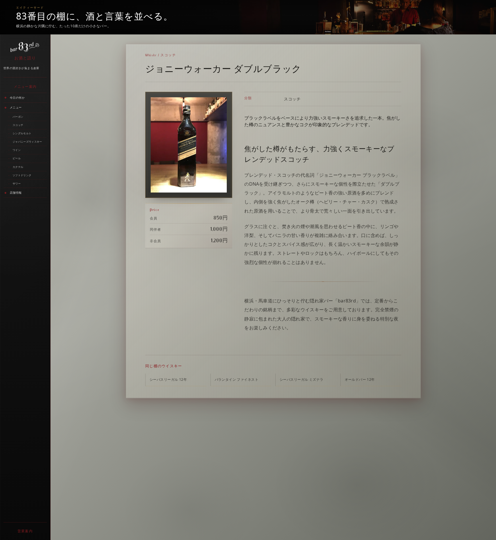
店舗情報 (16, 193)
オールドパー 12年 (360, 379)
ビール (17, 158)
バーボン (18, 117)
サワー (17, 183)
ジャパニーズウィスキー (27, 141)
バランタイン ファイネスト (236, 379)
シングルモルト (22, 133)
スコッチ (18, 125)
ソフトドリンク (22, 175)
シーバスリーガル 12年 (168, 379)
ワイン (17, 150)
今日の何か (17, 98)
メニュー (16, 107)
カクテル (18, 167)
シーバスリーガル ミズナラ (301, 379)
